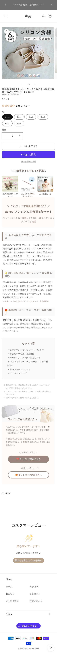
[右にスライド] (35, 84)
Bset (19, 117)
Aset (7, 117)
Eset (7, 123)
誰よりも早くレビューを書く (28, 560)
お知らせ (10, 593)
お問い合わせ (36, 601)
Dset (43, 117)
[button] (6, 16)
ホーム (9, 586)
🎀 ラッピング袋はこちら (28, 459)
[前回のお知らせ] (5, 5)
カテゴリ (34, 586)
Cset (31, 117)
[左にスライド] (22, 84)
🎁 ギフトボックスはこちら (28, 475)
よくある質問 (12, 601)
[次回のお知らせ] (51, 5)
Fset (19, 123)
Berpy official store (31, 649)
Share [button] (8, 493)
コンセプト (35, 593)
